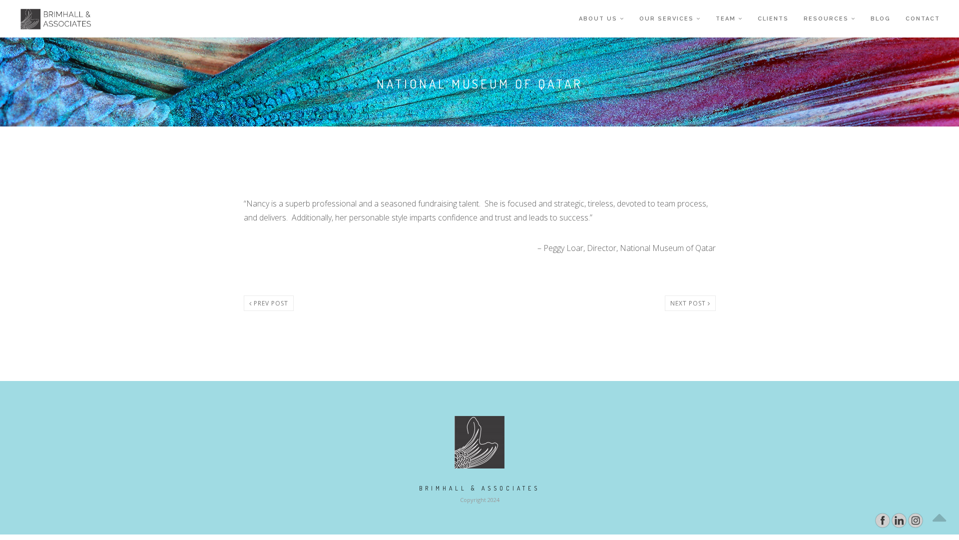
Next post (689, 303)
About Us (598, 19)
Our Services (666, 19)
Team (726, 19)
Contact (923, 19)
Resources (826, 19)
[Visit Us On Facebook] (882, 519)
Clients (773, 19)
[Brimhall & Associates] (49, 19)
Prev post (270, 303)
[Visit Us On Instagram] (915, 519)
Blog (881, 19)
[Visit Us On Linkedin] (899, 519)
